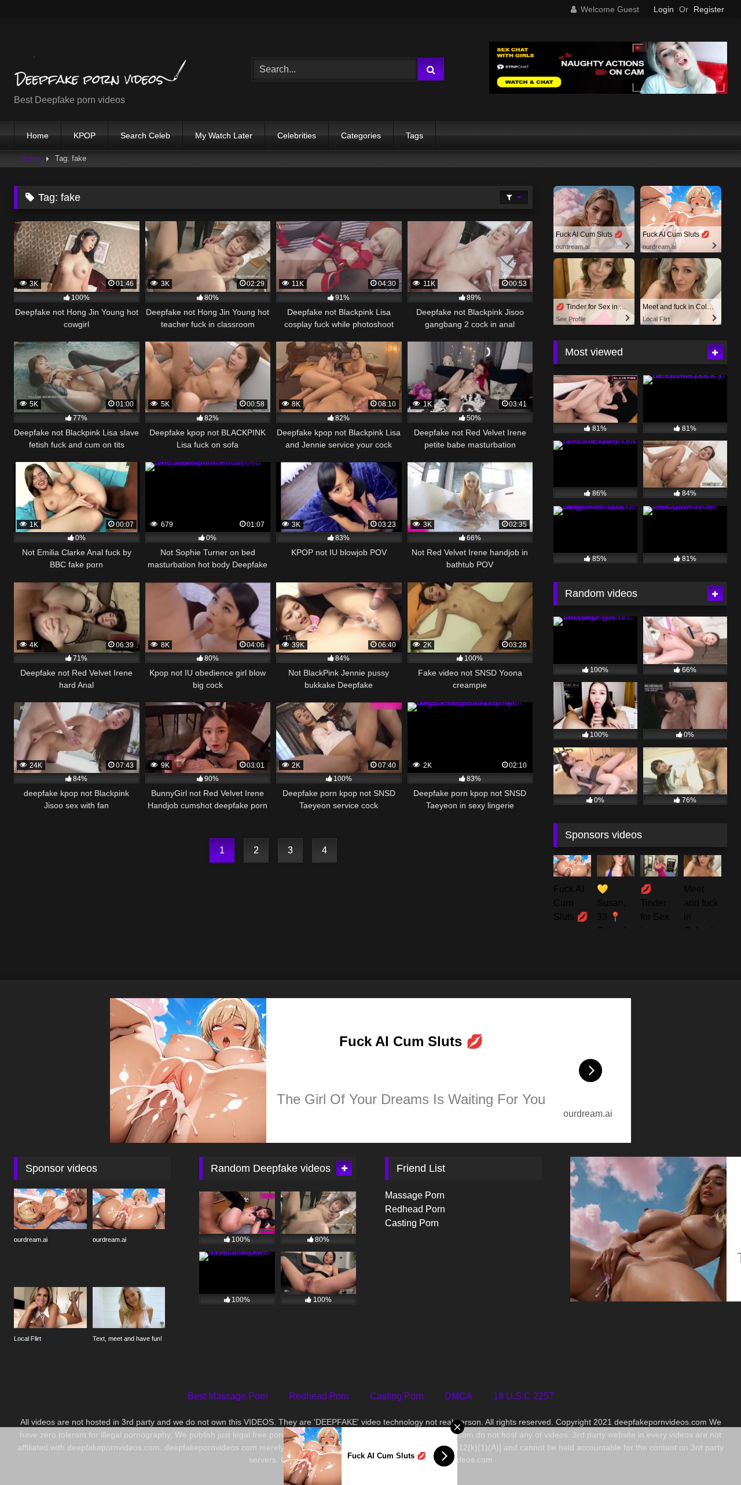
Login (664, 9)
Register (709, 9)
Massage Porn (415, 1195)
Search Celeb (145, 135)
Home (38, 135)
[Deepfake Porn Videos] (101, 60)
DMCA (458, 1396)
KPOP (85, 135)
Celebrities (296, 135)
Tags (414, 135)
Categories (361, 135)
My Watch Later (223, 135)
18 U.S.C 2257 (523, 1396)
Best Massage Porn (228, 1396)
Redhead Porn (415, 1209)
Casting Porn (412, 1223)
